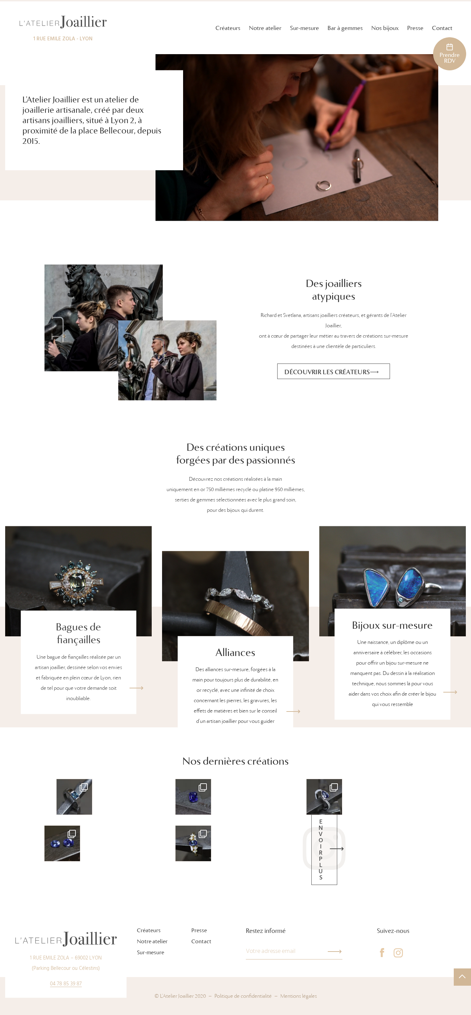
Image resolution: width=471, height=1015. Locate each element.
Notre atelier (265, 27)
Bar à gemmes (345, 27)
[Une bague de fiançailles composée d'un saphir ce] (193, 843)
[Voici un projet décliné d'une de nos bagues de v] (324, 797)
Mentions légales (298, 996)
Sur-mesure (304, 27)
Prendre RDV (450, 57)
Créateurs (228, 27)
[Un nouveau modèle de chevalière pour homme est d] (74, 797)
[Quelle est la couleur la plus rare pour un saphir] (193, 797)
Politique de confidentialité (243, 996)
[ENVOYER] (334, 951)
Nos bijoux (385, 27)
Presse (415, 27)
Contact (442, 27)
